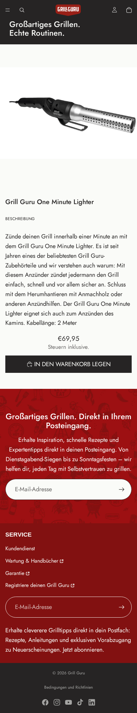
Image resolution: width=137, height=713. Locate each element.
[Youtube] (68, 702)
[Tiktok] (80, 702)
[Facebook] (45, 702)
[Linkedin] (92, 702)
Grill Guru (76, 673)
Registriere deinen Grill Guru (37, 585)
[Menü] (7, 10)
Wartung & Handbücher (31, 561)
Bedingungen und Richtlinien (68, 687)
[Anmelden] (122, 490)
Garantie (14, 573)
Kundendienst (20, 548)
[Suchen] (22, 10)
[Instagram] (57, 702)
